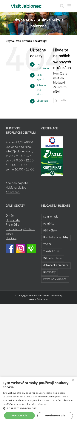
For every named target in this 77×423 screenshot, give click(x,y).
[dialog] (38, 400)
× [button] (72, 380)
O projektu (13, 220)
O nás (10, 215)
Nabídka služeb (16, 187)
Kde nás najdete (17, 183)
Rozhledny (49, 272)
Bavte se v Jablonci (55, 279)
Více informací (39, 404)
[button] (38, 408)
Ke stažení (13, 192)
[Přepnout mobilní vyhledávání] (62, 6)
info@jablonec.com (19, 151)
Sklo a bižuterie (52, 258)
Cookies (11, 238)
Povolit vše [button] (19, 415)
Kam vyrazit (50, 216)
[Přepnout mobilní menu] (69, 6)
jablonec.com (35, 296)
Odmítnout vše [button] (55, 415)
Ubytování (42, 101)
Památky (48, 223)
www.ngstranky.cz (38, 299)
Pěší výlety (50, 230)
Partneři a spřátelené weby (20, 231)
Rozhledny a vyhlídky (56, 237)
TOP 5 (47, 244)
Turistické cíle (51, 251)
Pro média (12, 224)
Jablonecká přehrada (56, 265)
